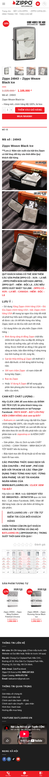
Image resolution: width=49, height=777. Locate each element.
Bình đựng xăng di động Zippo (19, 336)
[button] (3, 3)
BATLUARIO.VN (10, 533)
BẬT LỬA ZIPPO (20, 11)
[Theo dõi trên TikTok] (13, 759)
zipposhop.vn (23, 434)
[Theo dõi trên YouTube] (18, 759)
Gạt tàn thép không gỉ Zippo (18, 359)
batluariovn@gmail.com (19, 678)
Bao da (8, 379)
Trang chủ (6, 11)
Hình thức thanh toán (11, 707)
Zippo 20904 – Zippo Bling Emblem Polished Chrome (13, 614)
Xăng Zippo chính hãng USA (26, 306)
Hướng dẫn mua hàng (12, 710)
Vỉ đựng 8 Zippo (18, 384)
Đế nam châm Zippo (15, 370)
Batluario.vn (9, 420)
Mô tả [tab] (5, 130)
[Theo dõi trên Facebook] (4, 759)
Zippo (15, 379)
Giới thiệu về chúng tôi (12, 694)
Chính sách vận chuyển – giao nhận (18, 703)
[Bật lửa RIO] (22, 3)
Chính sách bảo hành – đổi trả (15, 700)
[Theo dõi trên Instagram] (9, 759)
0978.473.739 (21, 675)
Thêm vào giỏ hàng (30, 110)
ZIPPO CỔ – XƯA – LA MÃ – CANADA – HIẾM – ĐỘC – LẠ (24, 291)
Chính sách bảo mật (11, 697)
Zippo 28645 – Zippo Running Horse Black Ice (36, 614)
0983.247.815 (28, 672)
